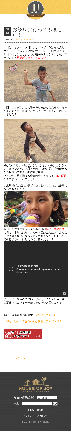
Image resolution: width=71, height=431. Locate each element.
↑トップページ (17, 357)
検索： (17, 403)
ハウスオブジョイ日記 (24, 40)
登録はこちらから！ (47, 315)
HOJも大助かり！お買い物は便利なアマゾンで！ (33, 321)
